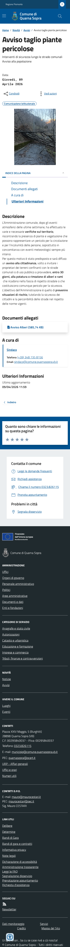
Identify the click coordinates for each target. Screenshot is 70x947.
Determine (8, 831)
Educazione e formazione (17, 646)
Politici (6, 590)
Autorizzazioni (10, 634)
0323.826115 (22, 746)
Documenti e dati (12, 602)
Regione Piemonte (14, 4)
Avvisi (27, 30)
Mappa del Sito (50, 928)
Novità (16, 30)
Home (5, 30)
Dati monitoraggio (13, 923)
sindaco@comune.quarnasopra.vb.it (36, 361)
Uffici (5, 572)
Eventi (6, 711)
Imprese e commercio (15, 652)
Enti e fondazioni (12, 608)
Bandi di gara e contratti (17, 843)
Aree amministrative (14, 596)
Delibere (7, 825)
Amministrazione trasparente (20, 867)
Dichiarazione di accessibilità (19, 861)
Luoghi (6, 705)
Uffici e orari (9, 770)
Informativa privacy (14, 849)
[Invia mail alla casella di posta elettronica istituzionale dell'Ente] (35, 752)
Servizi (44, 923)
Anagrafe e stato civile (16, 628)
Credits (21, 928)
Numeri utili (9, 776)
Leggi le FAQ (10, 871)
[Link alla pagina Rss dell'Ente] (4, 904)
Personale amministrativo (18, 584)
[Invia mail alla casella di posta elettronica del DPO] (26, 797)
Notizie (6, 679)
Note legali (9, 855)
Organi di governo (13, 578)
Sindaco (12, 349)
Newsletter (9, 909)
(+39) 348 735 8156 (30, 357)
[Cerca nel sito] (58, 16)
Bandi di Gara (10, 837)
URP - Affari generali (15, 764)
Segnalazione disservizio (17, 876)
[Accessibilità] (10, 937)
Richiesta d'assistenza (15, 885)
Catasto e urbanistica (15, 640)
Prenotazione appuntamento (20, 880)
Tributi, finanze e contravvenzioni (22, 658)
